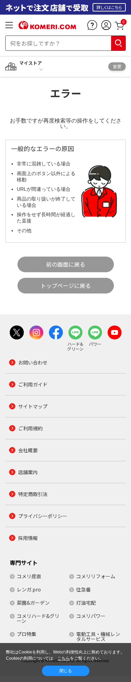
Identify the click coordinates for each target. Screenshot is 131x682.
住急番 (83, 589)
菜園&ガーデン (33, 602)
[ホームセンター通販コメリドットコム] (47, 27)
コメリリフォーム (95, 576)
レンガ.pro (29, 589)
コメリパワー (90, 615)
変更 (117, 66)
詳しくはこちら (109, 7)
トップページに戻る (66, 285)
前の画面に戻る (65, 264)
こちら (63, 658)
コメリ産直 (29, 576)
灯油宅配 (86, 602)
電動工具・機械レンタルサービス (98, 636)
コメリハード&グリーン (38, 618)
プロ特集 (26, 634)
